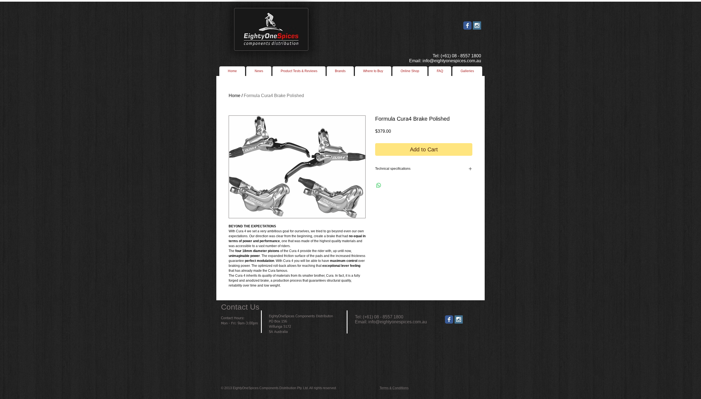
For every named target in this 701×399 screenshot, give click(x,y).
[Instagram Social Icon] (477, 25)
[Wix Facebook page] (467, 25)
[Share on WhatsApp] (378, 185)
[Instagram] (459, 319)
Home (234, 95)
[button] (373, 71)
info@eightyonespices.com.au (397, 321)
